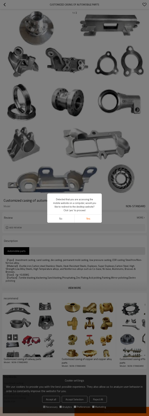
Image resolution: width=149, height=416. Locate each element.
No (60, 218)
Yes (88, 218)
